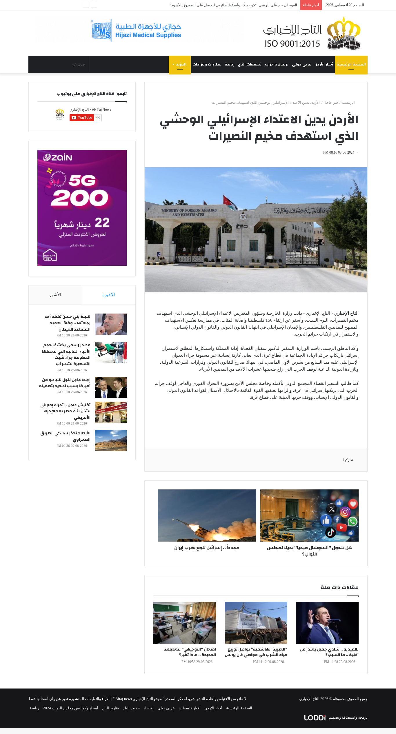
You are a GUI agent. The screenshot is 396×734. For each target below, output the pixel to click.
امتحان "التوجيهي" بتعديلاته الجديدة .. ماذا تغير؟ (190, 652)
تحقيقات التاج (249, 64)
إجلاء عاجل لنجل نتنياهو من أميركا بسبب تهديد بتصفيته (64, 383)
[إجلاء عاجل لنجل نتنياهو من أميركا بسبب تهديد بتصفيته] (111, 387)
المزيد (181, 64)
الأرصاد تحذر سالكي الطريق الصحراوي (65, 436)
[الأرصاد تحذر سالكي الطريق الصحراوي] (111, 440)
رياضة (230, 64)
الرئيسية (348, 102)
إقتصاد (148, 708)
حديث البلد (131, 708)
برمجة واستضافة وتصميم (348, 717)
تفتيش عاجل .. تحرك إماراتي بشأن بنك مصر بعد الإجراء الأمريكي (65, 411)
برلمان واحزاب (276, 64)
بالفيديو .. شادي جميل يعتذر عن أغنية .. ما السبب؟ (329, 652)
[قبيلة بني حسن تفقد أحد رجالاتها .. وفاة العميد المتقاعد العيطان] (111, 324)
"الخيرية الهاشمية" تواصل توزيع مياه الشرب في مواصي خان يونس (256, 652)
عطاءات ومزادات (206, 64)
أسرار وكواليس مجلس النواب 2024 (70, 708)
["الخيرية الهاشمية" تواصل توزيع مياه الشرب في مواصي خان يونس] (256, 623)
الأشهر (55, 294)
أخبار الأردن (324, 64)
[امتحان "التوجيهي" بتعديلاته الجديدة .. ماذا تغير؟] (184, 623)
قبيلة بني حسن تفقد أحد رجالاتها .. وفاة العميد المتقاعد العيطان (67, 323)
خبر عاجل (331, 102)
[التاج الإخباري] (314, 33)
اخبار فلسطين (190, 708)
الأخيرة (108, 294)
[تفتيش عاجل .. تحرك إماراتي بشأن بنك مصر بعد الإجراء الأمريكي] (111, 412)
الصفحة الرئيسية (351, 64)
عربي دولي (301, 64)
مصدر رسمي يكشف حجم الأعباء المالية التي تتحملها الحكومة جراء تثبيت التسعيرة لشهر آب (66, 354)
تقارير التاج (110, 708)
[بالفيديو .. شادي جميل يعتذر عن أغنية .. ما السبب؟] (327, 623)
